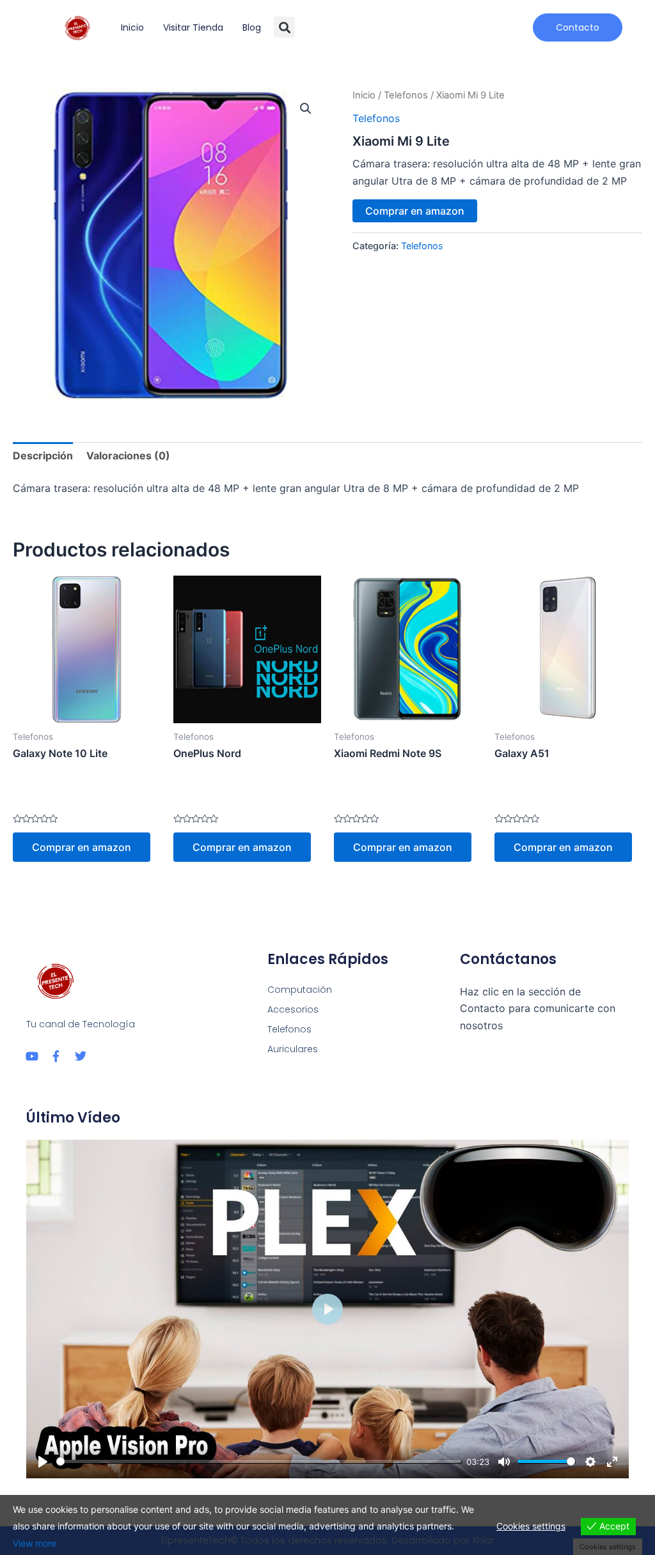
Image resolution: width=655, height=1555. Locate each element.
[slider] (258, 1461)
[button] (284, 27)
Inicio (132, 27)
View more (34, 1543)
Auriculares (292, 1049)
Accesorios (293, 1009)
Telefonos (406, 95)
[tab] (43, 455)
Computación (299, 989)
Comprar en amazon (414, 210)
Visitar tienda (193, 27)
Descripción (43, 455)
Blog (251, 27)
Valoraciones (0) (128, 455)
